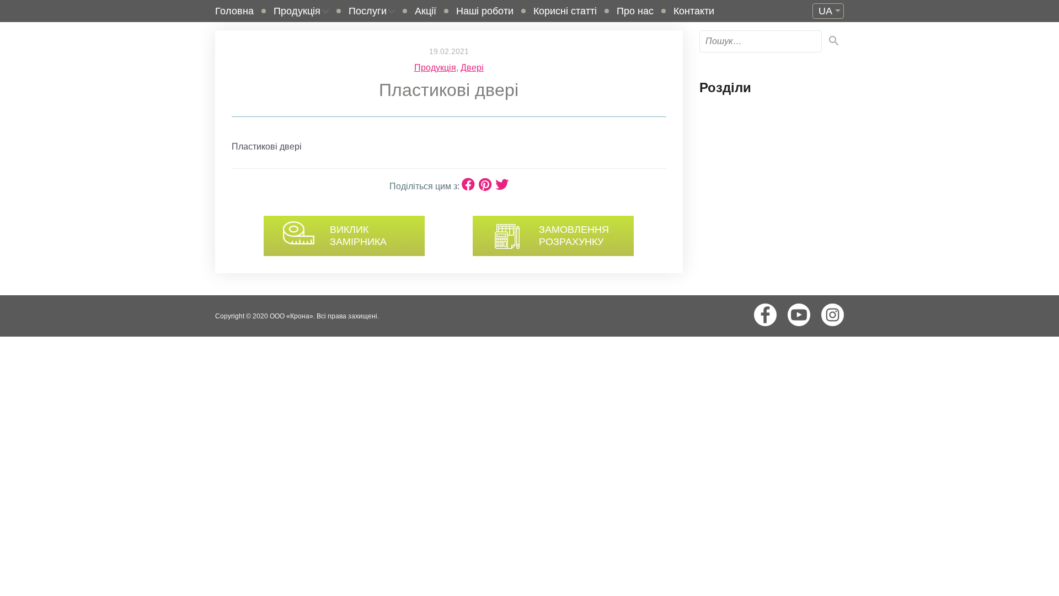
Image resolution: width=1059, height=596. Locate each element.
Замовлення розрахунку (574, 235)
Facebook (765, 315)
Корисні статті (565, 11)
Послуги (368, 11)
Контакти (693, 11)
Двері (472, 67)
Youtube (799, 315)
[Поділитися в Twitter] (502, 184)
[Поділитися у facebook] (470, 184)
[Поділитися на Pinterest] (487, 184)
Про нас (635, 11)
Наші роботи (485, 11)
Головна (234, 11)
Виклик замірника (358, 235)
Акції (425, 11)
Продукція (297, 11)
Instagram (832, 315)
